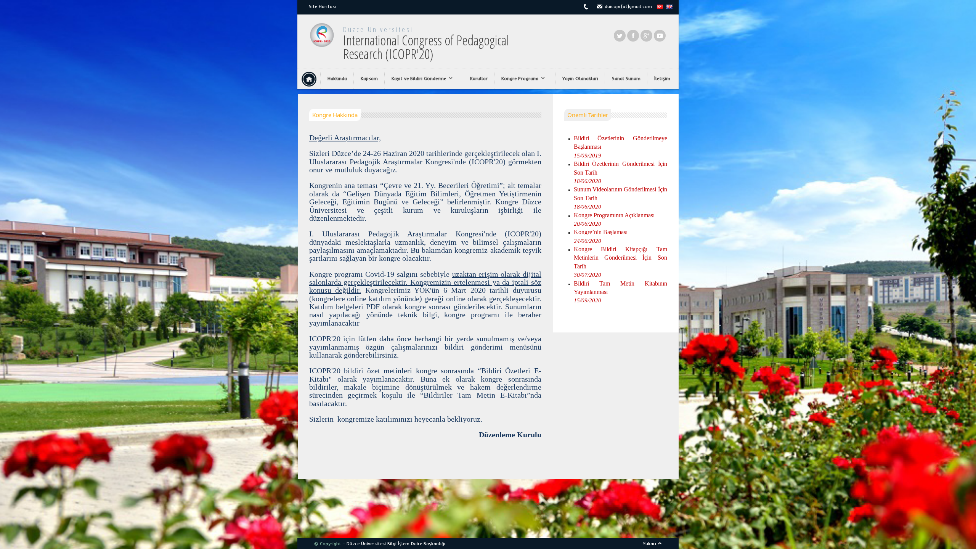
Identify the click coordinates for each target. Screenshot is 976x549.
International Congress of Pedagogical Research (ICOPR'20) (426, 47)
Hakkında (337, 78)
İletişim (662, 78)
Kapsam (369, 78)
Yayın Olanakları (580, 78)
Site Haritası (322, 6)
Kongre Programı (516, 78)
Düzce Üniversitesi (378, 29)
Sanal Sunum (626, 78)
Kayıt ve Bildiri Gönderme (415, 78)
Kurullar (479, 78)
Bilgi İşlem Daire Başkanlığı (416, 543)
